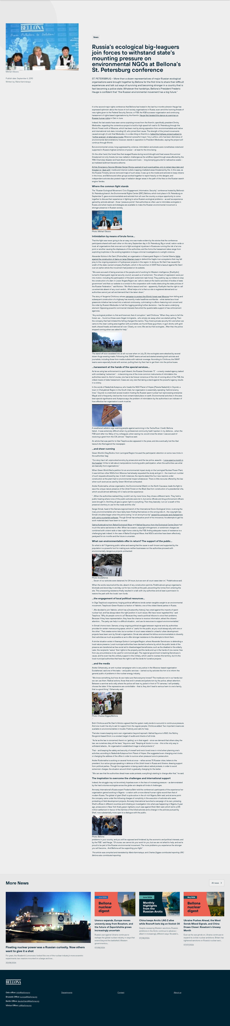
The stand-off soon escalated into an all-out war (112, 353)
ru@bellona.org (25, 1005)
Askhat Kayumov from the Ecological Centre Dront (157, 525)
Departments (66, 992)
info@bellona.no (23, 992)
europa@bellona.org (28, 997)
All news (215, 883)
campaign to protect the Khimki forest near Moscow (147, 296)
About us (177, 992)
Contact (121, 992)
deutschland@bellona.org (28, 1001)
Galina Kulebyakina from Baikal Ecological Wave (112, 525)
